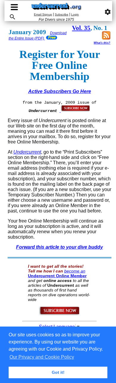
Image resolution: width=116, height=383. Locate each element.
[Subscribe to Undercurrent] (59, 314)
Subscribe (61, 14)
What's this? (102, 42)
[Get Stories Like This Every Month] (74, 110)
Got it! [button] (58, 372)
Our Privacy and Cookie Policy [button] (42, 357)
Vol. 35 (81, 27)
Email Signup (43, 14)
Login (75, 14)
